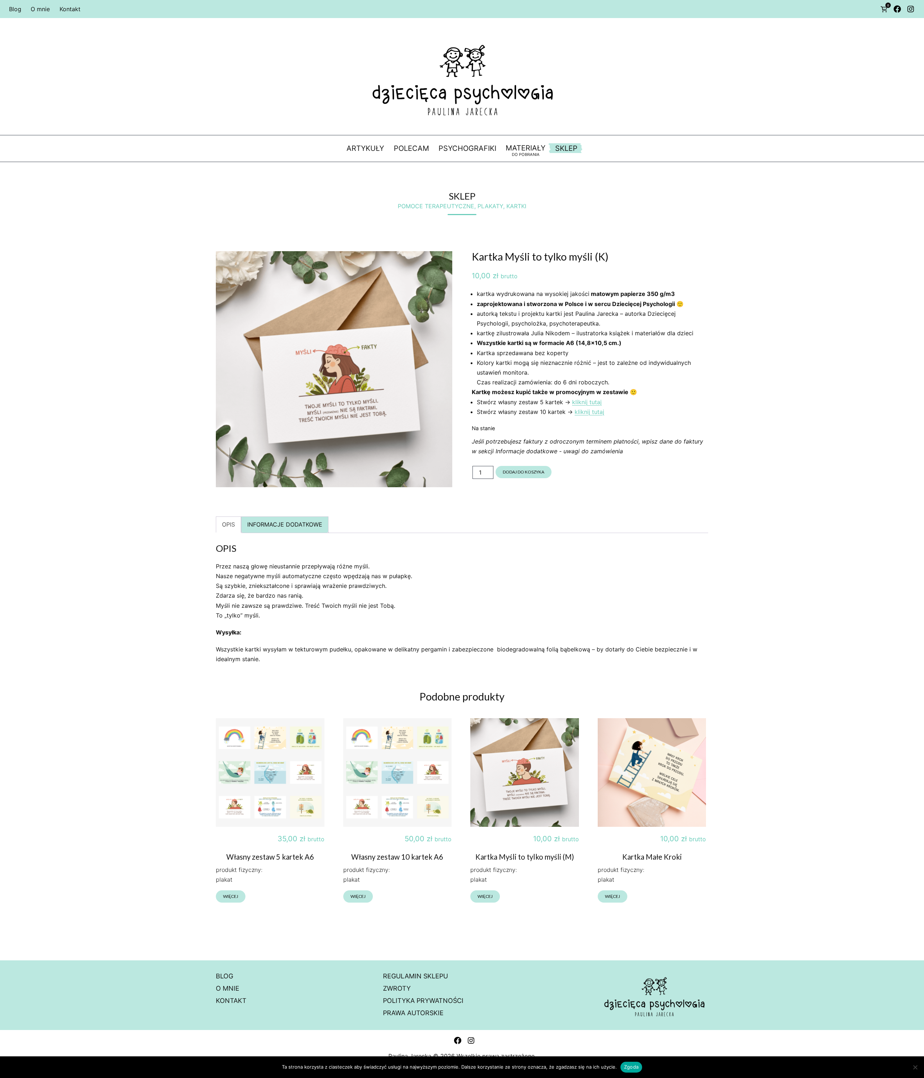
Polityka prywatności (423, 1000)
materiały (525, 150)
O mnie (40, 9)
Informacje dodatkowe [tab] (284, 524)
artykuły (365, 148)
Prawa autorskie (413, 1013)
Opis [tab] (228, 524)
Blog (15, 9)
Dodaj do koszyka (523, 472)
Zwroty (397, 988)
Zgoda (631, 1067)
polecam (411, 148)
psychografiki (467, 148)
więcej (230, 896)
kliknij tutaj (587, 402)
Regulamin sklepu (415, 976)
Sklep (566, 148)
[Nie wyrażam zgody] (915, 1067)
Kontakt (70, 9)
